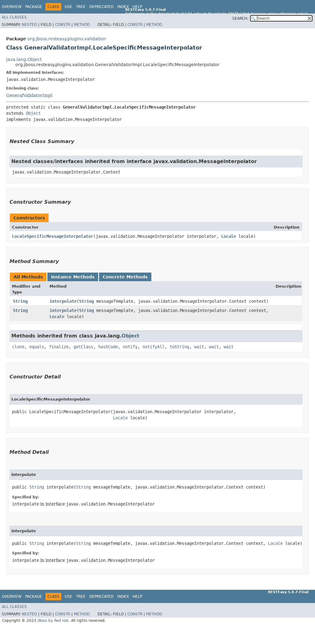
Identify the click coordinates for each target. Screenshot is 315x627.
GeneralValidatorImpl (29, 95)
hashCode (108, 346)
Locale (228, 236)
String (20, 301)
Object (33, 113)
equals (36, 346)
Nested (29, 24)
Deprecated (101, 7)
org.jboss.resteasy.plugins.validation (66, 38)
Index (123, 7)
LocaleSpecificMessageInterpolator (52, 236)
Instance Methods (72, 276)
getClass (83, 346)
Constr (62, 24)
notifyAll (153, 346)
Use (68, 7)
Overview (12, 7)
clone (18, 346)
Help (137, 7)
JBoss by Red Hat (53, 620)
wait (199, 346)
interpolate (63, 301)
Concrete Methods (125, 276)
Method (82, 24)
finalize (59, 346)
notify (130, 346)
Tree (81, 7)
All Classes (14, 17)
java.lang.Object (24, 59)
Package (33, 7)
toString (179, 346)
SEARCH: (240, 18)
